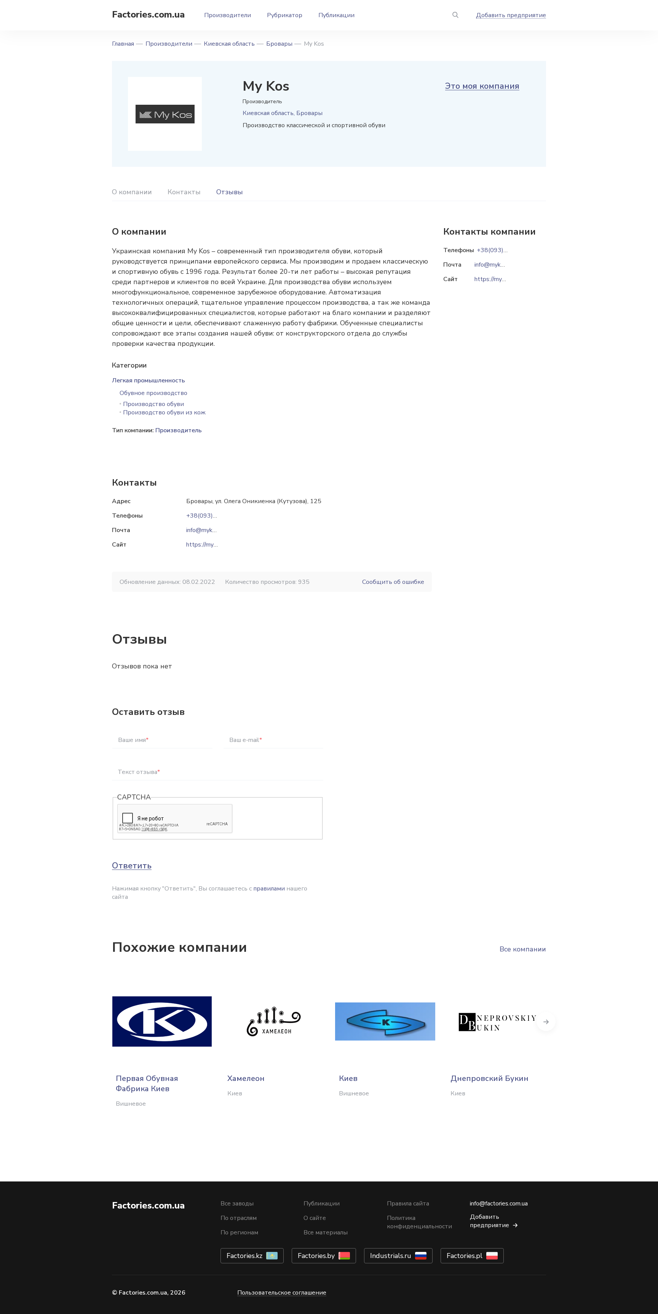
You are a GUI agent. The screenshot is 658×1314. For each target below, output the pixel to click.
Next (546, 1021)
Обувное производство (153, 393)
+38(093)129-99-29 (215, 516)
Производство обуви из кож (164, 412)
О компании (132, 192)
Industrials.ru (390, 1255)
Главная (123, 44)
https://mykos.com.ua (214, 544)
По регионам (239, 1232)
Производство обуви (153, 404)
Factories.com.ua (148, 14)
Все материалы (325, 1232)
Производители (227, 15)
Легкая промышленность (148, 380)
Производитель (178, 430)
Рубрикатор (284, 15)
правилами (269, 888)
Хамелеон (246, 1078)
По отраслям (238, 1218)
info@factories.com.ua (499, 1203)
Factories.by (316, 1255)
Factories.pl (464, 1255)
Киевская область (229, 44)
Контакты (184, 192)
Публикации (336, 15)
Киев (348, 1078)
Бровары (279, 44)
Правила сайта (408, 1203)
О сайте (314, 1218)
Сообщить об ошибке (393, 582)
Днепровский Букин (489, 1078)
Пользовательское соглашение (281, 1292)
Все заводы (237, 1203)
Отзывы (229, 192)
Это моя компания (482, 86)
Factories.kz (244, 1255)
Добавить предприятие (511, 15)
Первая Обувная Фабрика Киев (147, 1083)
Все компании (523, 949)
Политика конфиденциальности (419, 1222)
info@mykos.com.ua (212, 530)
